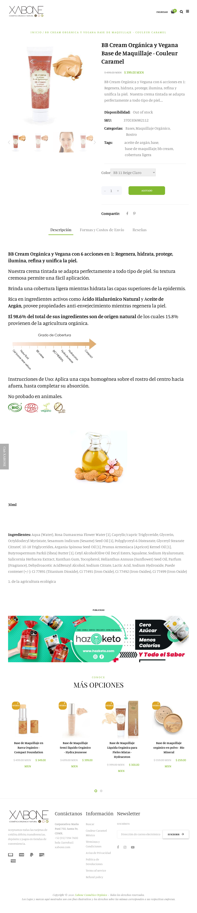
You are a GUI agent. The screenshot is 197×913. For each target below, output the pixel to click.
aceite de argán (137, 142)
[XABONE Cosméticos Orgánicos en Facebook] (118, 847)
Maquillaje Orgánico (153, 128)
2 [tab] (101, 791)
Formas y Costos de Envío (102, 229)
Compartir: (110, 213)
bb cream (165, 148)
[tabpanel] (28, 735)
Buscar (90, 824)
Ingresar (162, 11)
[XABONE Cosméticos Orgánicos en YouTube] (132, 847)
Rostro (131, 134)
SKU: (108, 120)
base (154, 142)
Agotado (146, 190)
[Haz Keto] (98, 639)
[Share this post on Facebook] (127, 213)
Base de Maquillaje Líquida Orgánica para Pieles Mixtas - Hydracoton (122, 750)
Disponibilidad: (117, 112)
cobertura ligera (138, 154)
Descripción (60, 229)
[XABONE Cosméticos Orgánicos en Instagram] (125, 847)
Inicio (36, 32)
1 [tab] (95, 791)
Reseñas (140, 229)
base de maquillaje (140, 148)
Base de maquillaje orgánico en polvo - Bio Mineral (168, 747)
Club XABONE (4, 457)
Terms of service (96, 870)
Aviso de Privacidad (98, 853)
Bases (129, 128)
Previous (9, 142)
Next (95, 142)
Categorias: (113, 128)
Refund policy (94, 877)
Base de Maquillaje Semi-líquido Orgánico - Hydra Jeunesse (75, 747)
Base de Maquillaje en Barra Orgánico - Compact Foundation (28, 747)
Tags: (108, 142)
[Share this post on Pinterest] (134, 213)
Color (105, 172)
